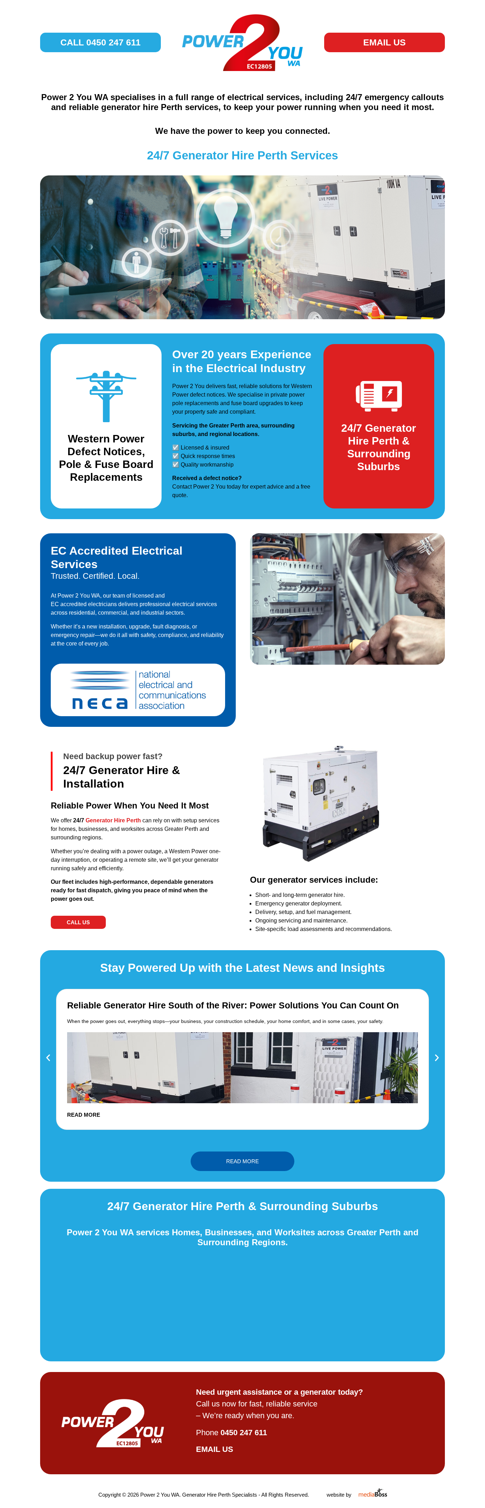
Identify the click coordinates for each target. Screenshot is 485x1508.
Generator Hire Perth (112, 820)
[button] (48, 1058)
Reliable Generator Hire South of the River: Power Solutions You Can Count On (233, 1005)
